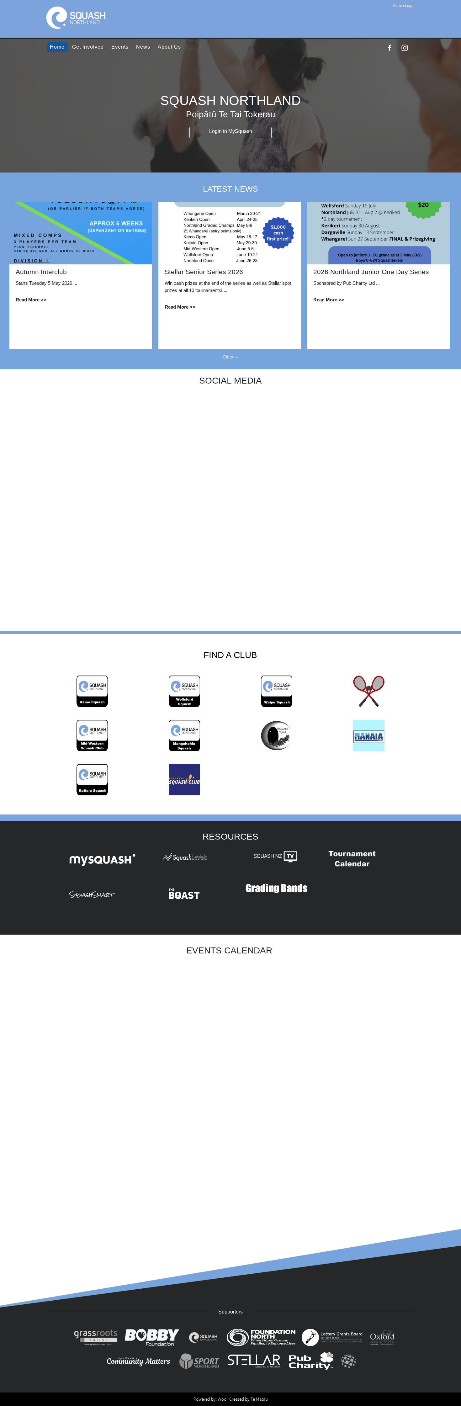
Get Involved (88, 47)
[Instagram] (405, 48)
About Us (169, 47)
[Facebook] (390, 48)
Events (120, 47)
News (143, 47)
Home (57, 47)
